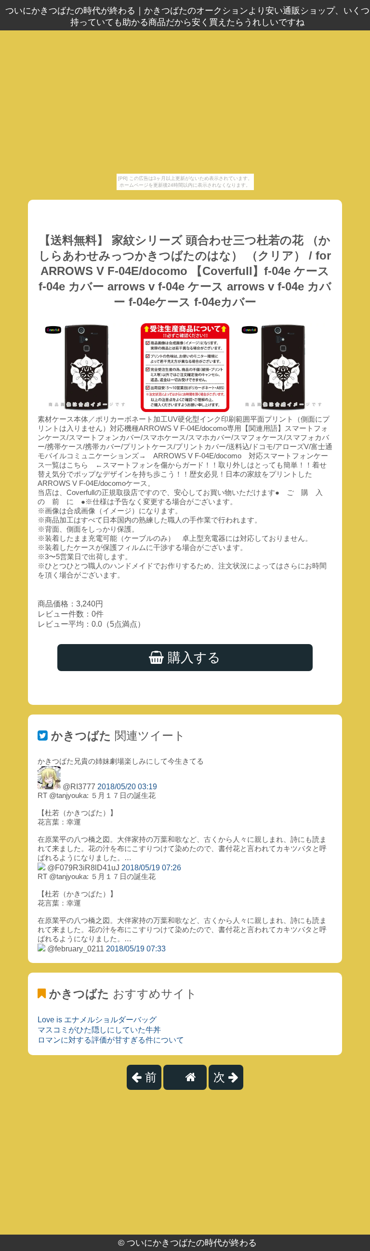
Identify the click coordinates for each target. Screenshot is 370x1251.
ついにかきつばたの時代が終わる (192, 1243)
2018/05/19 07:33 (136, 949)
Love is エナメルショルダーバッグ (97, 1020)
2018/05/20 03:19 (127, 787)
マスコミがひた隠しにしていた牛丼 (99, 1030)
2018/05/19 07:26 (151, 868)
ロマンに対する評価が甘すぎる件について (111, 1040)
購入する (192, 657)
